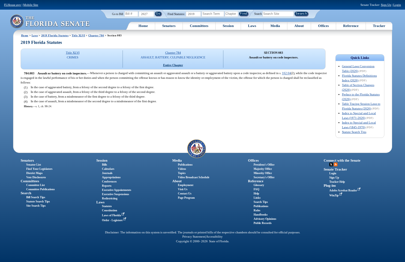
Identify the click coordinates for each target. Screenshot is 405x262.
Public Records (263, 223)
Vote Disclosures (36, 177)
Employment (185, 185)
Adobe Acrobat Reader (343, 190)
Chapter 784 (96, 35)
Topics (182, 173)
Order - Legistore (112, 220)
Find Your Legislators (39, 169)
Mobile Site (30, 5)
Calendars (108, 169)
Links (257, 197)
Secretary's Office (264, 177)
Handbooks (261, 214)
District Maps (34, 173)
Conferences (109, 181)
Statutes (107, 206)
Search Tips (261, 202)
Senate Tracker (335, 169)
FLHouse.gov (12, 5)
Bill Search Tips (35, 197)
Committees (199, 26)
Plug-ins (330, 185)
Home (143, 26)
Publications (185, 164)
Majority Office (263, 169)
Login (397, 5)
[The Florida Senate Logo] (50, 21)
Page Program (186, 197)
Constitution (109, 210)
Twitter (331, 164)
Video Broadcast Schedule (193, 177)
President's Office (264, 164)
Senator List (33, 164)
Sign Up (386, 5)
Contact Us (184, 193)
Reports (107, 185)
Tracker (379, 26)
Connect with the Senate (342, 160)
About (299, 26)
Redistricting (109, 198)
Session (228, 26)
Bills (104, 164)
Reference (351, 26)
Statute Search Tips (354, 132)
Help (256, 193)
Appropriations (111, 177)
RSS (336, 164)
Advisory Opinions (265, 218)
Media (275, 26)
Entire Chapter (173, 65)
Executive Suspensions (115, 194)
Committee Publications (40, 189)
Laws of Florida (112, 215)
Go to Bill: (118, 14)
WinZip (334, 195)
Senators (169, 26)
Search (258, 13)
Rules (257, 210)
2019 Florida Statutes (55, 35)
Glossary (259, 185)
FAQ (256, 189)
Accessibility (214, 236)
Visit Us (183, 189)
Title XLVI (78, 35)
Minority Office (263, 173)
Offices (323, 26)
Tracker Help (337, 181)
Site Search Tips (36, 205)
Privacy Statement (193, 236)
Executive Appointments (116, 190)
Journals (107, 173)
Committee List (35, 185)
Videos (182, 169)
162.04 (286, 73)
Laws (252, 26)
